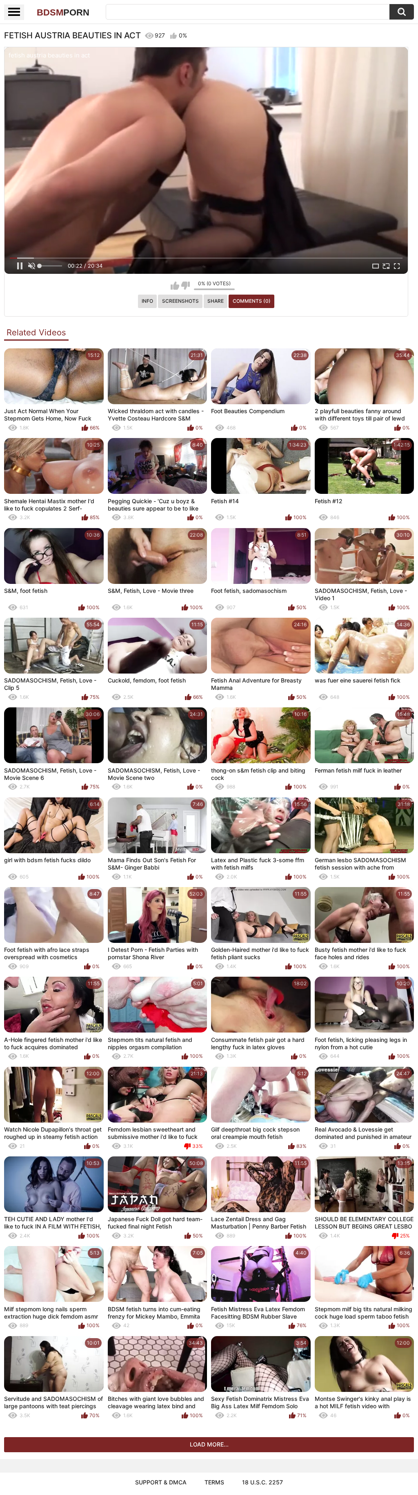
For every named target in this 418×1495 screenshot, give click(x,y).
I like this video (175, 286)
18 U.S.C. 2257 (262, 1482)
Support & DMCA (161, 1482)
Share (215, 301)
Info (147, 301)
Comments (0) (252, 301)
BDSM (63, 12)
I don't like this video (185, 286)
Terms (214, 1482)
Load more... (209, 1444)
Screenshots (180, 301)
